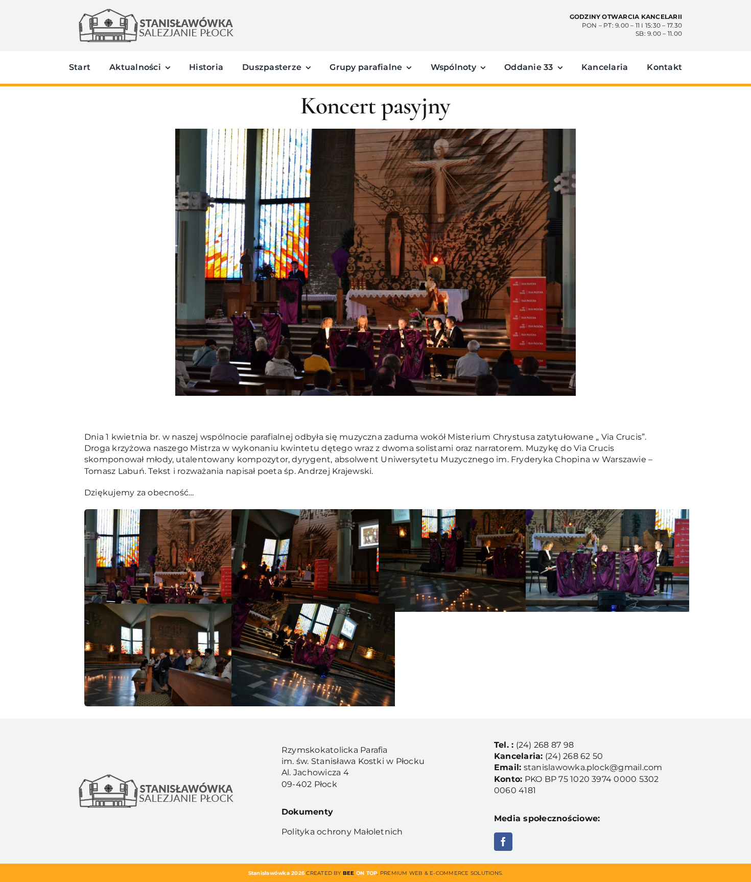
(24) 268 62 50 (574, 756)
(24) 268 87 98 (545, 745)
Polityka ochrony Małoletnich (342, 832)
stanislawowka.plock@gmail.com (593, 767)
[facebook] (503, 841)
